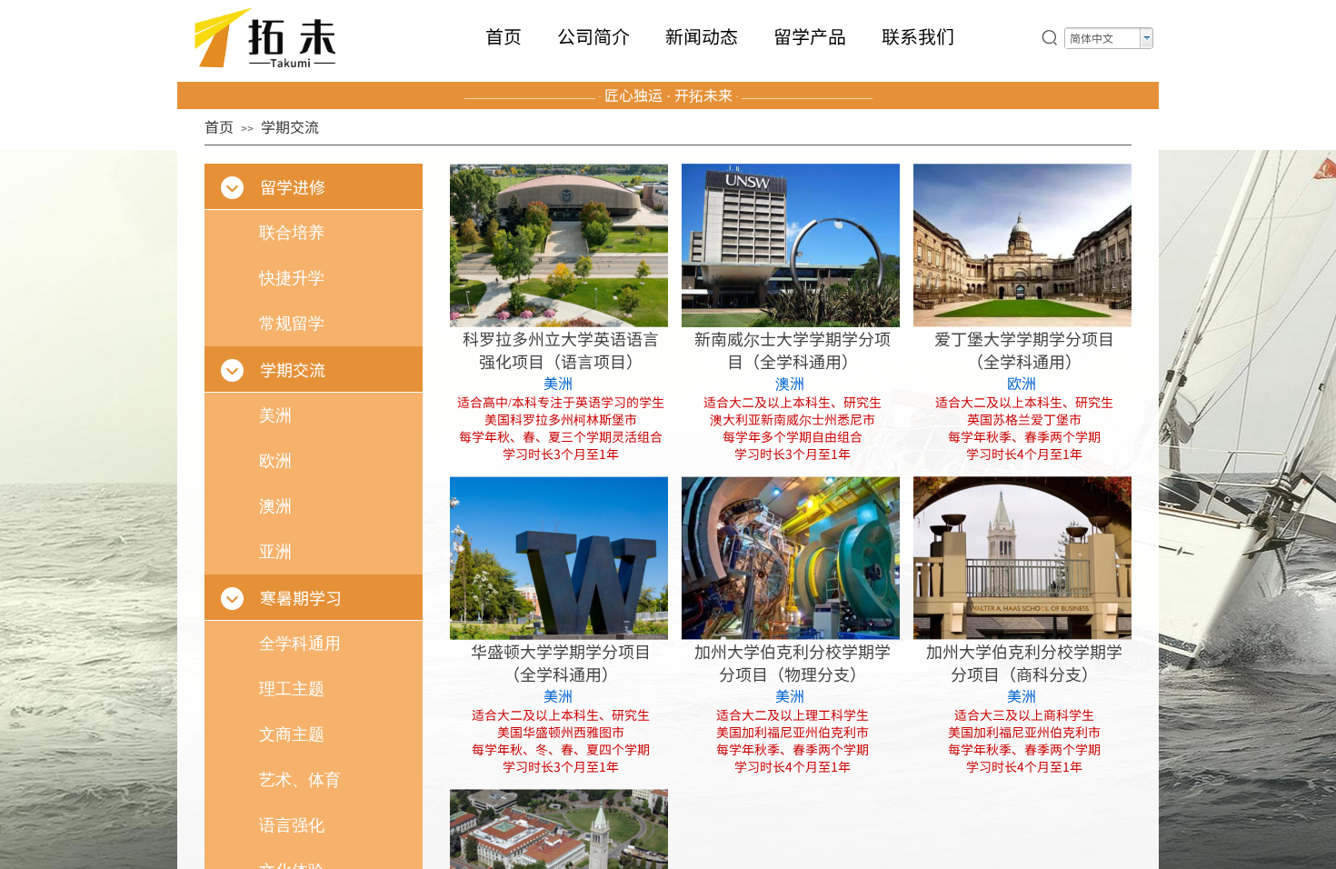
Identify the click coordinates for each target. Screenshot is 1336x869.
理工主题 (291, 689)
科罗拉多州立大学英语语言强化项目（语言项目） (561, 350)
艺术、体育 (300, 780)
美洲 (558, 383)
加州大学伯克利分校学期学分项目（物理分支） (792, 662)
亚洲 (275, 552)
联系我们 (918, 36)
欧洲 (1021, 383)
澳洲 (789, 383)
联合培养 (291, 233)
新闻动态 (701, 36)
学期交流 (290, 126)
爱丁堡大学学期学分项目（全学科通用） (1024, 350)
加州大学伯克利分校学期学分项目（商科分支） (1024, 662)
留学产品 (809, 36)
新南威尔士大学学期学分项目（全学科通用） (792, 350)
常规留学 (291, 324)
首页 (503, 36)
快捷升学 (291, 278)
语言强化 (291, 825)
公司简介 (593, 36)
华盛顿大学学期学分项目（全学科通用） (561, 662)
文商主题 (291, 734)
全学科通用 (300, 643)
